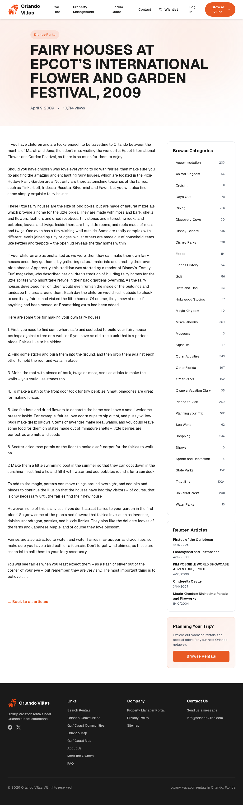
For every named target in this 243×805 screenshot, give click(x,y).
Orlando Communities (83, 718)
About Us (74, 748)
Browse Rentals (201, 656)
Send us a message (202, 710)
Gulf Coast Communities (86, 725)
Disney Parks (45, 35)
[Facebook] (10, 727)
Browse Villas (218, 9)
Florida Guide (117, 9)
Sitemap (133, 725)
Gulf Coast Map (79, 741)
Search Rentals (78, 710)
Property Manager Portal (145, 710)
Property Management (83, 9)
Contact (144, 9)
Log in (192, 9)
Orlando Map (77, 733)
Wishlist (171, 9)
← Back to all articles (28, 601)
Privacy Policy (138, 718)
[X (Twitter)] (18, 727)
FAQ (70, 763)
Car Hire (57, 9)
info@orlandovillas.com (205, 718)
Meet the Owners (80, 756)
